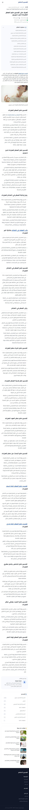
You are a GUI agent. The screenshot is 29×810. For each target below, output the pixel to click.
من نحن (26, 784)
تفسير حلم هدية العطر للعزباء (19, 48)
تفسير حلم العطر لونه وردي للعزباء (18, 59)
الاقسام (26, 782)
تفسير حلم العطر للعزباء (20, 30)
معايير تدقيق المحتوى (23, 798)
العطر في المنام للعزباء (14, 115)
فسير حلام (23, 2)
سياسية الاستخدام (24, 801)
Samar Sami (23, 18)
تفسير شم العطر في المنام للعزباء (18, 41)
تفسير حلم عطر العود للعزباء (20, 51)
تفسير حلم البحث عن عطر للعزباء (19, 54)
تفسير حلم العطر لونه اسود (16, 486)
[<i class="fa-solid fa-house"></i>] (26, 7)
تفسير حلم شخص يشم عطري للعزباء (18, 62)
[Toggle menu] (2, 2)
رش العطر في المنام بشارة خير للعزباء (18, 38)
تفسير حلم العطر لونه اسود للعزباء (18, 56)
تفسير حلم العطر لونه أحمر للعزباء (19, 67)
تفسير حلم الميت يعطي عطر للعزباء (18, 64)
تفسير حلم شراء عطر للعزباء (20, 46)
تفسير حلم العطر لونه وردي (16, 524)
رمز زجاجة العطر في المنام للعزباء (19, 35)
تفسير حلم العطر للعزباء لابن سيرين (18, 33)
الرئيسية (26, 779)
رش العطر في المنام (21, 43)
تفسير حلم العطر (23, 73)
